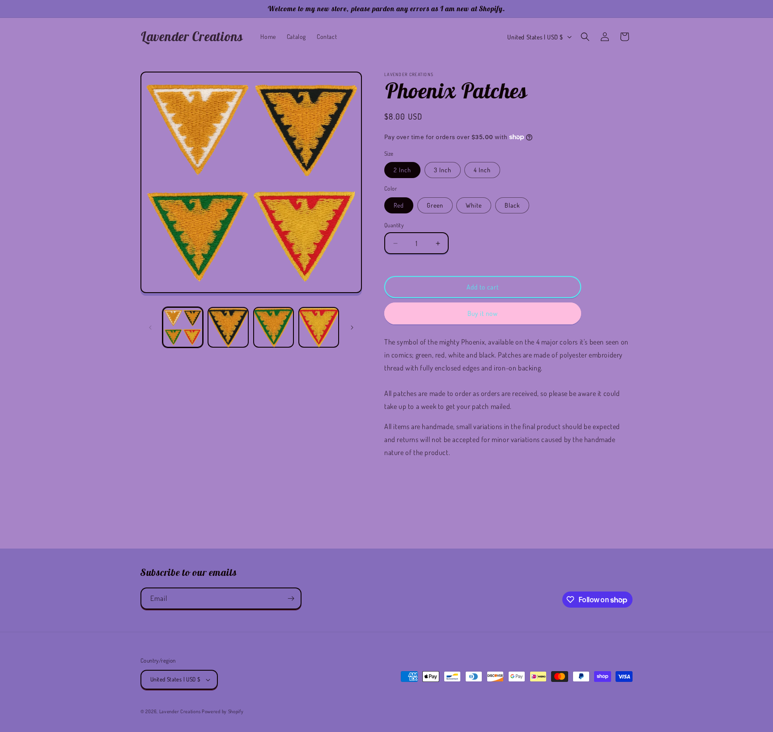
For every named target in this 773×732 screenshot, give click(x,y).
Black (512, 205)
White (474, 205)
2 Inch (402, 170)
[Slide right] (352, 327)
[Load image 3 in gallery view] (273, 327)
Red (399, 205)
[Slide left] (150, 327)
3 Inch (442, 170)
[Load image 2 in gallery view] (228, 327)
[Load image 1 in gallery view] (182, 327)
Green (435, 205)
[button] (585, 37)
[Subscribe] (291, 598)
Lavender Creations (180, 711)
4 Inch (482, 170)
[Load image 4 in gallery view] (318, 327)
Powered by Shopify (223, 711)
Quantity (393, 225)
